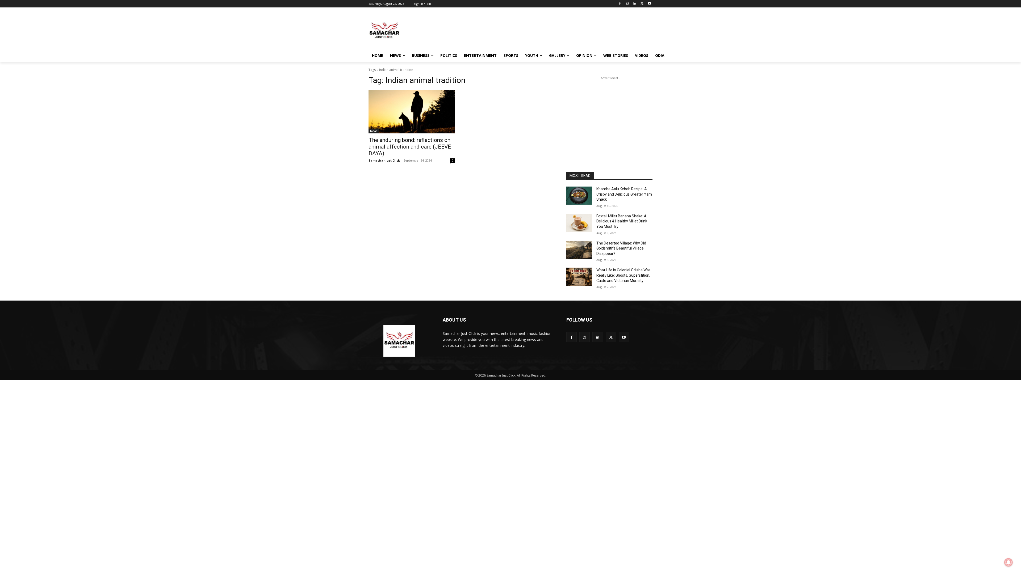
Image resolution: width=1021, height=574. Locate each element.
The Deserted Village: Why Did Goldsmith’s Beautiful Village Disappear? (621, 248)
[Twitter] (642, 4)
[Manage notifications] (1008, 562)
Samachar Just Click (384, 160)
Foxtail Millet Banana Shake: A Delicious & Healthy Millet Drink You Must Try (621, 221)
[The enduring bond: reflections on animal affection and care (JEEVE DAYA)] (412, 111)
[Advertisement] (550, 30)
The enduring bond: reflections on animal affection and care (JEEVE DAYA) (410, 147)
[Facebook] (620, 4)
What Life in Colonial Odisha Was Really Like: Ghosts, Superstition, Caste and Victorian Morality (623, 275)
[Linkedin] (635, 4)
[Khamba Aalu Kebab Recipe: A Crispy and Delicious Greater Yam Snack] (579, 196)
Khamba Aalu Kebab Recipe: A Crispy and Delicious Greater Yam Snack (624, 194)
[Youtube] (649, 4)
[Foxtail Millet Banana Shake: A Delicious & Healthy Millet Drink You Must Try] (579, 223)
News (374, 131)
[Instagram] (627, 4)
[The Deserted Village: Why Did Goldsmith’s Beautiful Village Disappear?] (579, 250)
